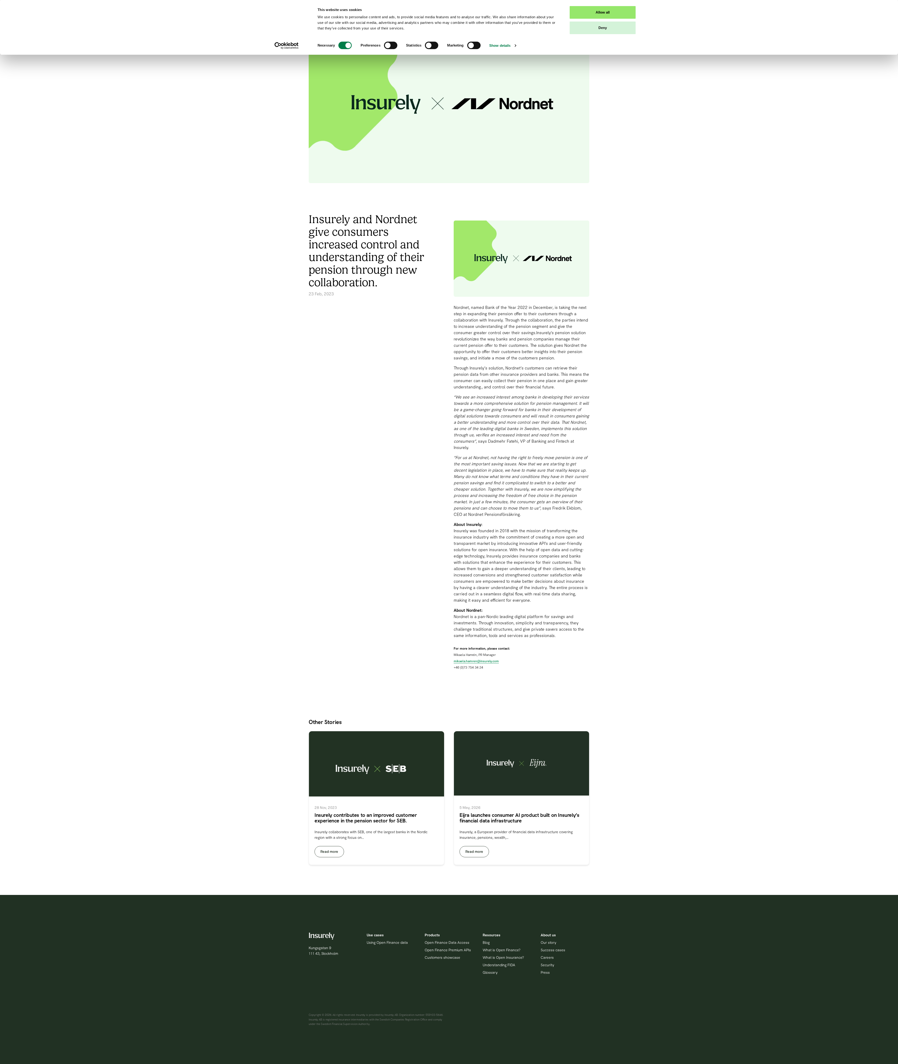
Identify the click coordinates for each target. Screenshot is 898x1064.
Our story (548, 942)
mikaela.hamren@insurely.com (476, 661)
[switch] (390, 45)
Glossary (490, 972)
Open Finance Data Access (447, 942)
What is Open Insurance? (503, 957)
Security (547, 965)
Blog (486, 942)
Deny (602, 28)
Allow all (603, 12)
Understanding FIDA (499, 965)
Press (545, 972)
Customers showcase (442, 957)
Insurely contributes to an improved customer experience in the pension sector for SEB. (366, 818)
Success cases (553, 950)
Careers (547, 957)
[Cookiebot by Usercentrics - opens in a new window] (286, 45)
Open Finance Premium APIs (448, 950)
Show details (500, 45)
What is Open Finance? (501, 950)
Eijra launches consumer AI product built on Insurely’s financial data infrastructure (519, 818)
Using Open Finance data (387, 942)
